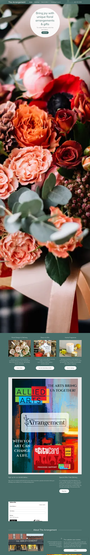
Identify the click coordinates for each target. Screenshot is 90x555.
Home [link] (30, 2)
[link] (17, 2)
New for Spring (70, 368)
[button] (45, 2)
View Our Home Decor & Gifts (45, 368)
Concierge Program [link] (56, 2)
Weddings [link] (36, 2)
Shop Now (64, 491)
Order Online (19, 368)
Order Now (45, 32)
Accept (75, 550)
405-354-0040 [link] (78, 2)
